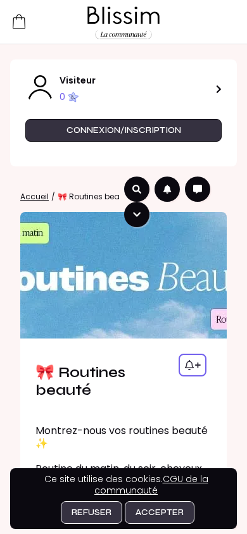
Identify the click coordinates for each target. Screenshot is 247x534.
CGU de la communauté (151, 485)
